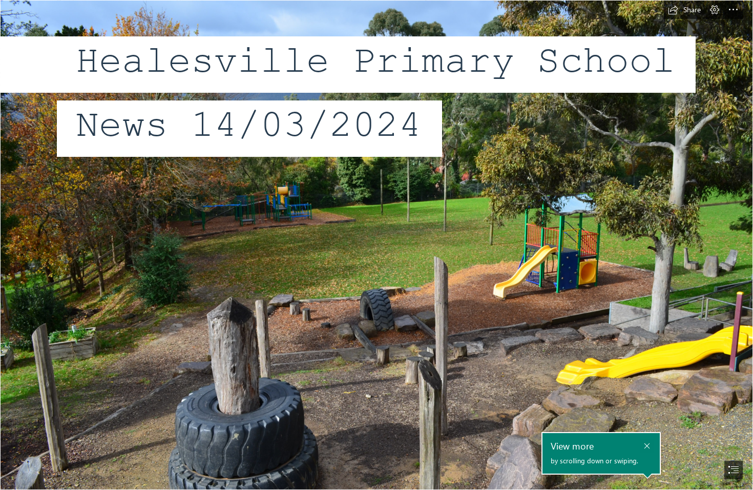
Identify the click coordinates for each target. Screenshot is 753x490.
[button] (684, 10)
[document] (376, 245)
